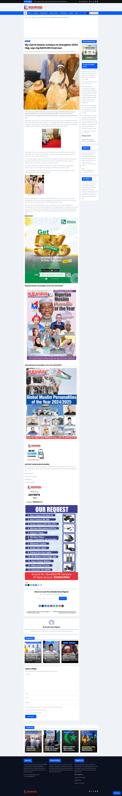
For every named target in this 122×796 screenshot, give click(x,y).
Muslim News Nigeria (33, 51)
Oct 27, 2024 (66, 660)
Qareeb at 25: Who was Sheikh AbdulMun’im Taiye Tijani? (69, 656)
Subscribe (62, 598)
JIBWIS (68, 51)
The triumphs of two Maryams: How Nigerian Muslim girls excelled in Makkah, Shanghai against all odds (88, 751)
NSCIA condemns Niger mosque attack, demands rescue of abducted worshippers (69, 750)
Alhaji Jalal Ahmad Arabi (55, 51)
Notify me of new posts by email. (33, 712)
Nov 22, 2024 (29, 660)
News (29, 13)
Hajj (28, 642)
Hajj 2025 (38, 642)
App (76, 13)
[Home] (25, 13)
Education (84, 732)
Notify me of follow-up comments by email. (36, 710)
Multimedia (64, 13)
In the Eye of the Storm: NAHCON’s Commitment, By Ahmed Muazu (32, 656)
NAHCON (73, 51)
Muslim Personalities (86, 734)
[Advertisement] (61, 28)
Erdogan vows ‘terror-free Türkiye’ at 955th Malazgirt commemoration (51, 749)
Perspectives (44, 13)
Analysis (36, 13)
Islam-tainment (54, 13)
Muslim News (72, 642)
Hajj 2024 (28, 41)
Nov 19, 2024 (47, 660)
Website (27, 702)
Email (26, 698)
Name (27, 693)
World (51, 732)
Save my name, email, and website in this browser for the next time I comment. (44, 707)
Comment (27, 674)
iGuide (71, 13)
